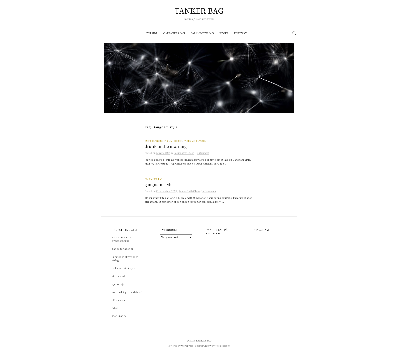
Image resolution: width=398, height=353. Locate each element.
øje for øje (118, 284)
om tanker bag (174, 33)
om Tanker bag (153, 179)
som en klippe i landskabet (127, 292)
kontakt (240, 33)
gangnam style (158, 184)
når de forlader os (122, 248)
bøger (223, 33)
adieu (115, 307)
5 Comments (209, 191)
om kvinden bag (202, 33)
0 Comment (203, 152)
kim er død (118, 276)
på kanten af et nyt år (124, 268)
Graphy (207, 345)
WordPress (187, 345)
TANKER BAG (199, 11)
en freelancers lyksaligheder (163, 141)
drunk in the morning (166, 146)
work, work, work (195, 141)
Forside (152, 33)
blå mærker (118, 299)
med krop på (119, 315)
